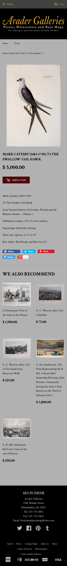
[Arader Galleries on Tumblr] (47, 529)
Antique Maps (31, 543)
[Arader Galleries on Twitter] (19, 529)
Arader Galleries (34, 554)
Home (5, 43)
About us (45, 543)
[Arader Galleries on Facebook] (28, 529)
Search (10, 543)
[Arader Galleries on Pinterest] (38, 529)
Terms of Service (24, 549)
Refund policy (41, 549)
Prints (17, 43)
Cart (61, 4)
